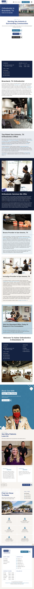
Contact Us (5, 563)
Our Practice (5, 558)
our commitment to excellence (13, 140)
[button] (31, 2)
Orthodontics (5, 560)
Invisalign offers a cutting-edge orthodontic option (11, 281)
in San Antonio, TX (17, 84)
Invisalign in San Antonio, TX (23, 300)
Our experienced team (5, 202)
